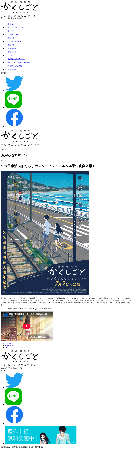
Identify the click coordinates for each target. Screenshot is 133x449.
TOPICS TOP (9, 345)
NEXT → (8, 347)
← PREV (8, 344)
